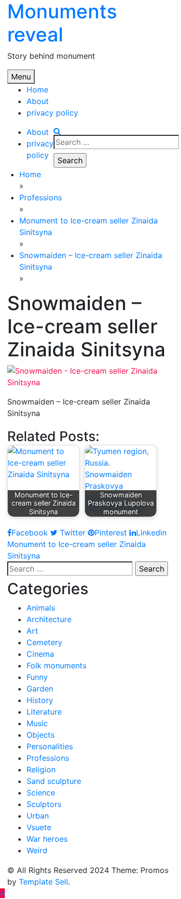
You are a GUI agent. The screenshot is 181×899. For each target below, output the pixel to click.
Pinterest (111, 532)
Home (37, 89)
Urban (38, 816)
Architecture (49, 619)
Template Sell (43, 881)
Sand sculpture (54, 781)
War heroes (47, 839)
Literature (44, 712)
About (38, 101)
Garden (40, 688)
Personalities (50, 746)
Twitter (71, 532)
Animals (41, 607)
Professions (48, 758)
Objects (41, 735)
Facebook (30, 532)
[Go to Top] (2, 893)
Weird (37, 850)
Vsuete (39, 827)
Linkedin (151, 532)
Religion (41, 769)
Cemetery (44, 642)
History (40, 700)
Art (32, 631)
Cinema (40, 654)
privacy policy (52, 112)
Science (41, 792)
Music (37, 723)
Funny (37, 677)
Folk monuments (56, 665)
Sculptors (44, 804)
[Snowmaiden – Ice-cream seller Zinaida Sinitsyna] (90, 375)
